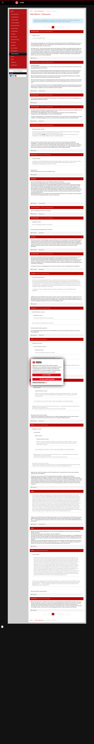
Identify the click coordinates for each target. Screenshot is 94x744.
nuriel (32, 339)
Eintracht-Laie (34, 154)
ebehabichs (33, 178)
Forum (22, 2)
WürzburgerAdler (35, 106)
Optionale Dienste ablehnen (47, 379)
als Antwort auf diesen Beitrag (46, 31)
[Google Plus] (15, 76)
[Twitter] (13, 76)
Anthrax (33, 550)
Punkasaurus (34, 308)
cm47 (32, 528)
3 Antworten (41, 90)
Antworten (34, 58)
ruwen (32, 491)
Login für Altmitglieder (18, 71)
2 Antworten (41, 203)
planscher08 (34, 598)
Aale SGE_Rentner (35, 31)
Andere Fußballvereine (39, 11)
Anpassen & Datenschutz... (39, 382)
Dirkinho (33, 425)
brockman (33, 236)
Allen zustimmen (46, 374)
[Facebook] (11, 76)
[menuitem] (18, 14)
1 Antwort (40, 121)
